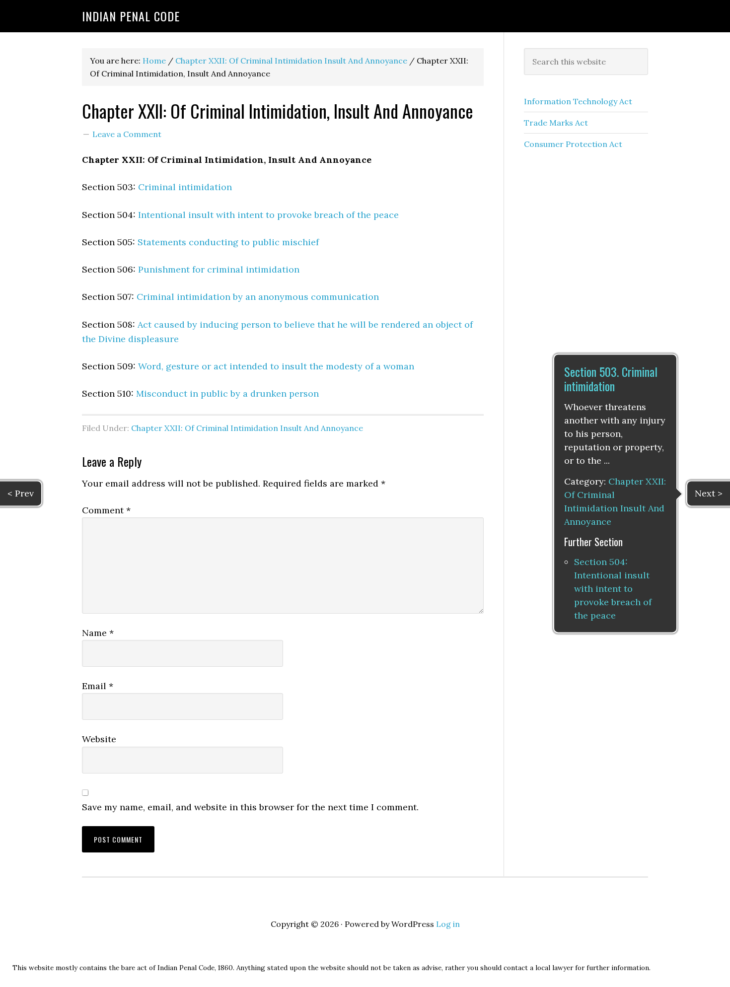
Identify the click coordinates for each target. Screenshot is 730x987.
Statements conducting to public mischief (228, 242)
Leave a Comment (126, 134)
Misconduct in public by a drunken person (227, 393)
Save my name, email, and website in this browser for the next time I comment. (250, 807)
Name (98, 632)
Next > (709, 493)
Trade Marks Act (556, 123)
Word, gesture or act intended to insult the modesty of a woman (276, 366)
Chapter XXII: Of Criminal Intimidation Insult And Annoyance (247, 428)
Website (99, 739)
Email (97, 686)
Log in (448, 924)
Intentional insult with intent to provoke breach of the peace (268, 214)
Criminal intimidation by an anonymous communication (258, 296)
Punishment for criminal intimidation (218, 269)
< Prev (20, 493)
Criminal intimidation (185, 187)
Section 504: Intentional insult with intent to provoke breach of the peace (613, 589)
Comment (106, 510)
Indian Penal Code (131, 16)
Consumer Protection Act (573, 144)
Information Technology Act (578, 101)
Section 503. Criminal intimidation (610, 378)
